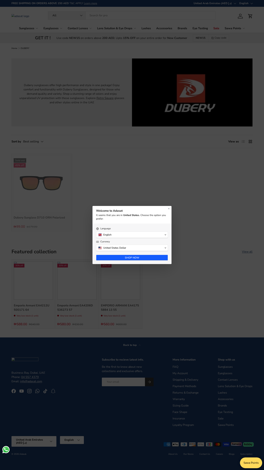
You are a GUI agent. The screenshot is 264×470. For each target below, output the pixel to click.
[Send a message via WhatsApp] (6, 449)
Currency (105, 241)
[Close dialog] (169, 209)
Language (105, 228)
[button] (132, 235)
